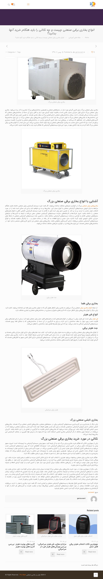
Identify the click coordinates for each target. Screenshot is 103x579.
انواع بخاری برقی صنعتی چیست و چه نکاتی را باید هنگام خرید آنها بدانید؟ (39, 37)
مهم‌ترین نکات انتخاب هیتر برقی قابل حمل (83, 545)
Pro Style (23, 575)
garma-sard (79, 52)
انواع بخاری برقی (86, 308)
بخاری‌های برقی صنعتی (90, 206)
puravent (91, 492)
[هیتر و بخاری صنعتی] (93, 4)
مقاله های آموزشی (74, 37)
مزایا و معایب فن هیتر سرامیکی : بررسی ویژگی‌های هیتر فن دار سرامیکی (51, 546)
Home (87, 37)
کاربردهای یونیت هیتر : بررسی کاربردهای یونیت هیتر (21, 545)
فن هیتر (95, 319)
